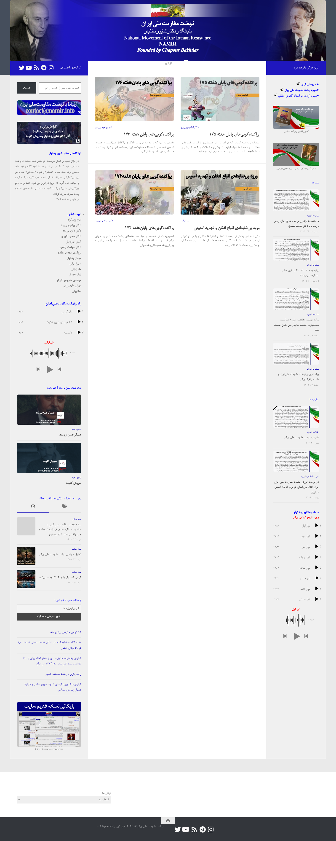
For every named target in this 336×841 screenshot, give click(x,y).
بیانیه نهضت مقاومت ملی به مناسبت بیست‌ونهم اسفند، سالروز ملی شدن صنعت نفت (296, 325)
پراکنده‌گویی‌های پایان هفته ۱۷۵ (234, 134)
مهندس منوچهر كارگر (69, 280)
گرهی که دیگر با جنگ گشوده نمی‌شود (60, 577)
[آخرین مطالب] (33, 508)
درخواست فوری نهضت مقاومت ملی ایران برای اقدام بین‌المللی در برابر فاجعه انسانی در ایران (296, 487)
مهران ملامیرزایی (72, 285)
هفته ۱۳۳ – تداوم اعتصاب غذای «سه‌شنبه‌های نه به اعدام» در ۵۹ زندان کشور (49, 645)
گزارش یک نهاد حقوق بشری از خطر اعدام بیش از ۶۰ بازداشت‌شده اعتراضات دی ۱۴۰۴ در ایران (52, 661)
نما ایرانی (185, 221)
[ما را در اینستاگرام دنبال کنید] (51, 68)
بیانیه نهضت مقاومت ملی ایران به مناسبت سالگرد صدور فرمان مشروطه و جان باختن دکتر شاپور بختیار (60, 529)
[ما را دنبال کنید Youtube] (29, 68)
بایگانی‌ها (106, 793)
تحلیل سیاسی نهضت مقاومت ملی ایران (60, 554)
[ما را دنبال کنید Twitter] (21, 68)
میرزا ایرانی (75, 264)
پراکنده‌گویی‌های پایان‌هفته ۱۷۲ (149, 228)
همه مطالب (76, 519)
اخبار (317, 476)
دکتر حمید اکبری (71, 236)
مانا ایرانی (76, 269)
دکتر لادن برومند (71, 231)
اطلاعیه (315, 432)
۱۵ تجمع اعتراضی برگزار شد (65, 632)
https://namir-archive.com (49, 749)
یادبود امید (76, 429)
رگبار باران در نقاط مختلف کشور (63, 674)
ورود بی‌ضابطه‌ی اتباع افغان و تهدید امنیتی (226, 228)
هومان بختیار (74, 258)
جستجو (26, 88)
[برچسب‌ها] (65, 508)
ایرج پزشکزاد (74, 220)
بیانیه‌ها (315, 215)
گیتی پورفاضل (73, 242)
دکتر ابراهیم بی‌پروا (104, 127)
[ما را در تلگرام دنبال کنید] (43, 68)
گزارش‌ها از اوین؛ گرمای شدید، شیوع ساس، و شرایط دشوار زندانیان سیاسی (52, 687)
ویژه (309, 215)
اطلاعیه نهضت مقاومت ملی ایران (301, 437)
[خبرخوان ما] (36, 68)
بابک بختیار (75, 275)
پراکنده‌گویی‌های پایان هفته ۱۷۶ (148, 134)
